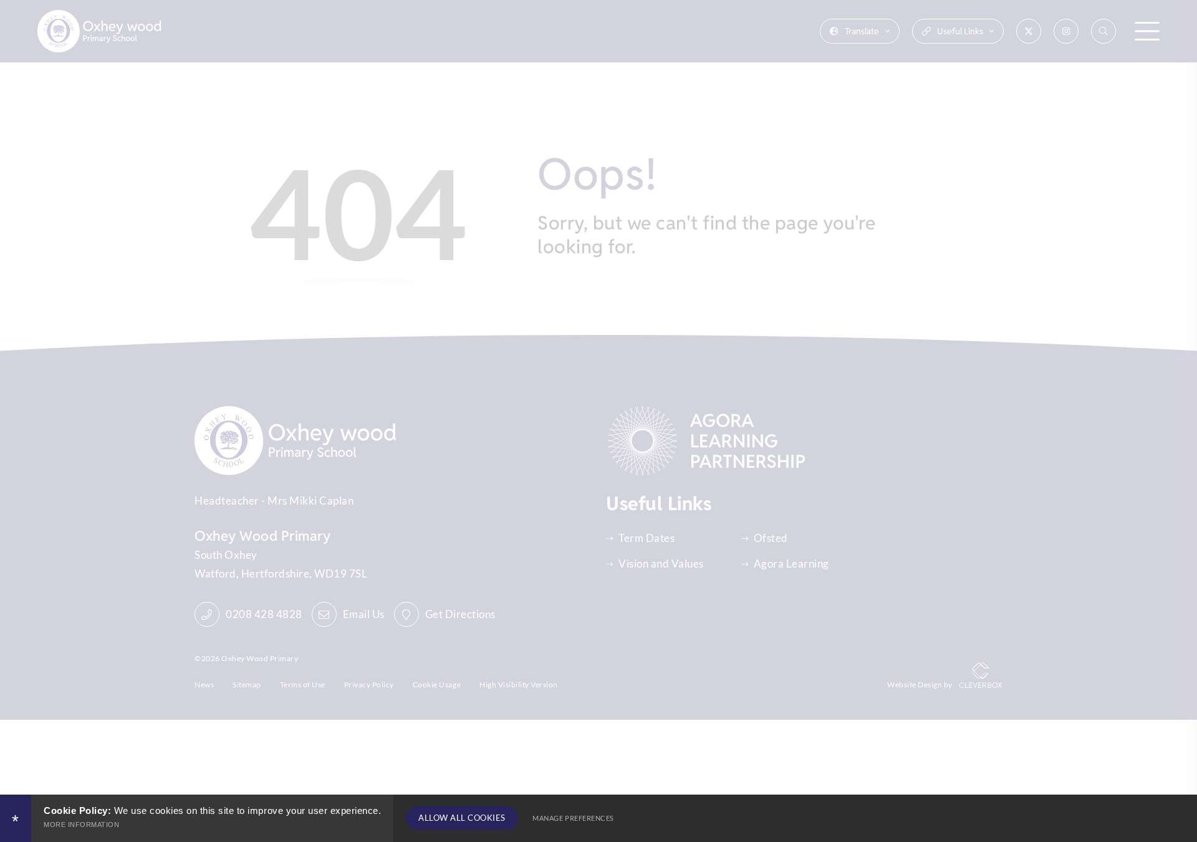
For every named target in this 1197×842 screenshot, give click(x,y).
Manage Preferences (572, 818)
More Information (81, 824)
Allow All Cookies (462, 818)
